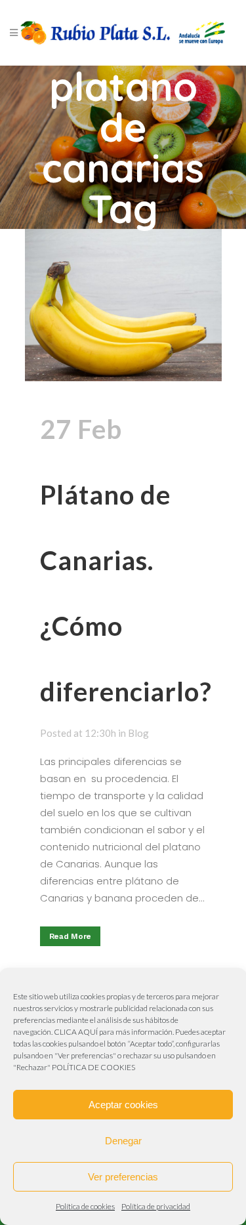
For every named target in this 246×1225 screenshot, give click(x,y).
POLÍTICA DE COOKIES (93, 1067)
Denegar (123, 1140)
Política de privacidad (155, 1206)
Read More (70, 936)
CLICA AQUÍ (76, 1032)
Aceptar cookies (123, 1104)
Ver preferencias (123, 1176)
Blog (138, 733)
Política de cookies (85, 1206)
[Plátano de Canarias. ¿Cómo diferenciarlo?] (123, 305)
